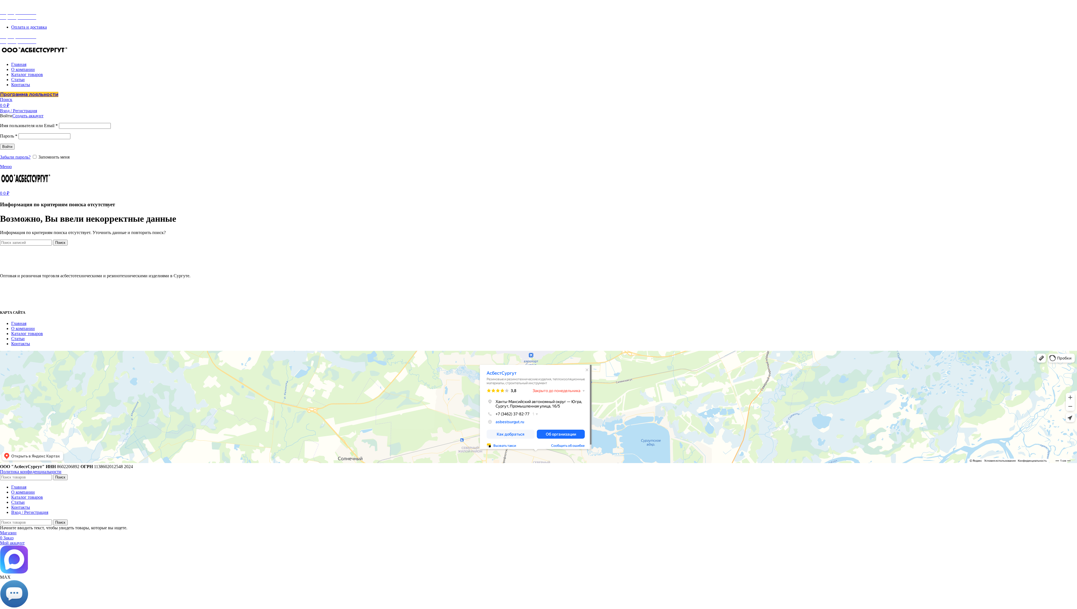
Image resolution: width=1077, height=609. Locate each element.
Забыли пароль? (15, 157)
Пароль (8, 136)
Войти (7, 147)
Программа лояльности (29, 94)
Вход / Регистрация (29, 512)
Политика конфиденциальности (30, 471)
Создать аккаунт (27, 115)
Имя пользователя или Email (29, 125)
